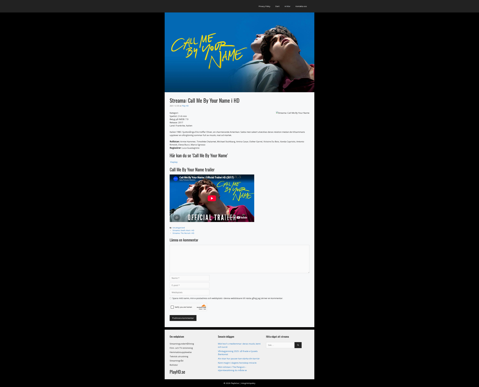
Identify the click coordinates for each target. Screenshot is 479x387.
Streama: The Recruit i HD (183, 233)
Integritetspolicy (248, 383)
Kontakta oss (301, 6)
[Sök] (298, 345)
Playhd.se (235, 383)
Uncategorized (179, 227)
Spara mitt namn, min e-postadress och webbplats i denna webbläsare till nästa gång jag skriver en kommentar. (227, 298)
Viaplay (174, 162)
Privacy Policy (264, 6)
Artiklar (288, 6)
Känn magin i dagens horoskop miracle (237, 362)
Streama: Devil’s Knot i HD (183, 230)
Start (277, 6)
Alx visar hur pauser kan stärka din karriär (239, 358)
